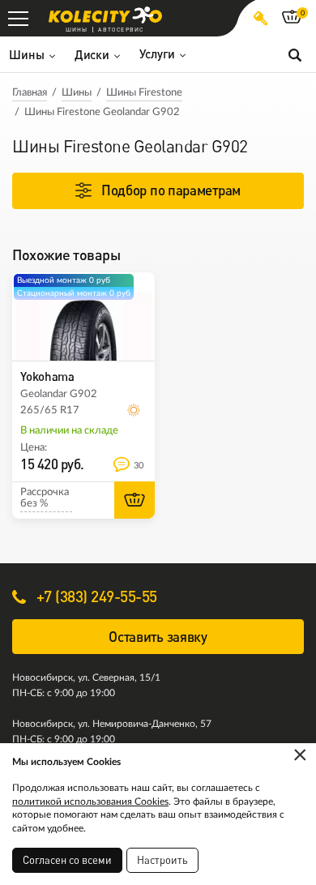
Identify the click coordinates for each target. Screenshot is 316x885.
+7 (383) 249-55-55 (94, 596)
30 (138, 465)
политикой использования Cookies (90, 801)
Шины (77, 93)
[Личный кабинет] (260, 18)
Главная (29, 93)
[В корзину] (134, 500)
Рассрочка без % (44, 498)
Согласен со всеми (67, 859)
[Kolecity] (105, 15)
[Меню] (18, 18)
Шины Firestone (144, 93)
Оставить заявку (158, 636)
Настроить (162, 859)
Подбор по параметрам (171, 190)
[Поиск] (295, 54)
